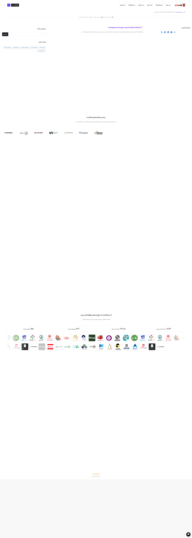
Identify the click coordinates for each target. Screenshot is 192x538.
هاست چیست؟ (34, 47)
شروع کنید (15, 5)
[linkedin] (168, 32)
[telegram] (171, 32)
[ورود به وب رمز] (8, 5)
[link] (161, 32)
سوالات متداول (179, 12)
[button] (96, 474)
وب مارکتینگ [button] (131, 5)
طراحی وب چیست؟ (25, 47)
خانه (184, 12)
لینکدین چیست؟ (41, 50)
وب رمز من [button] (122, 5)
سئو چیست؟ (15, 47)
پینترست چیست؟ (7, 47)
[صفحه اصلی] (179, 5)
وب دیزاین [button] (141, 5)
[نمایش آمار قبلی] (172, 329)
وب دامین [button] (149, 5)
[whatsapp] (174, 32)
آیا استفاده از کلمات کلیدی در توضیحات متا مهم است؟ (124, 27)
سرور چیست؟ (42, 47)
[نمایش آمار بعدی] (20, 329)
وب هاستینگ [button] (159, 5)
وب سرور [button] (168, 5)
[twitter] (165, 32)
